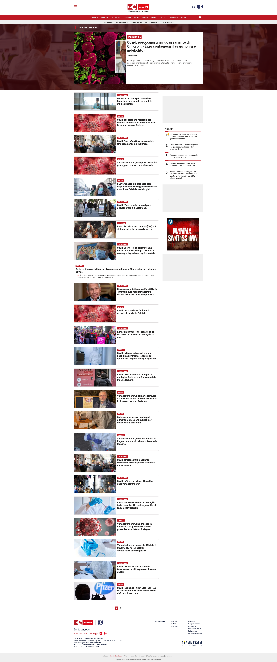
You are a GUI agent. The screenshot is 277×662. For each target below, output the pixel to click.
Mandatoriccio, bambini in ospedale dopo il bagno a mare (184, 156)
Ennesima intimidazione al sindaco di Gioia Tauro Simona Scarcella (183, 164)
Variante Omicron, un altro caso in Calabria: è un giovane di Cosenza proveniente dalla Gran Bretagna (134, 526)
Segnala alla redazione (116, 656)
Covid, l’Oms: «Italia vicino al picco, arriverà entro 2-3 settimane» (135, 206)
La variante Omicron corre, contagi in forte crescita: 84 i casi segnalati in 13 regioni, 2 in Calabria (136, 505)
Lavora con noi (169, 656)
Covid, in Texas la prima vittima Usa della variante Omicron (135, 482)
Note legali (142, 656)
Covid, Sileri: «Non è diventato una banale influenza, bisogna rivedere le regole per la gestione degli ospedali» (136, 250)
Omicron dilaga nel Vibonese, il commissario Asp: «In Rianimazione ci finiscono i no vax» (116, 270)
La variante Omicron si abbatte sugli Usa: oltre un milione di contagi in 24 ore (135, 334)
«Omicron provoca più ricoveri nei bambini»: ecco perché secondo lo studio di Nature (134, 101)
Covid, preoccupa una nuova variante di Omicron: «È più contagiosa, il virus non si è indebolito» (161, 46)
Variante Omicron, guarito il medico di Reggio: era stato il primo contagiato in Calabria (137, 441)
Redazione (105, 656)
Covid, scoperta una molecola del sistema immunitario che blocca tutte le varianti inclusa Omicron (136, 122)
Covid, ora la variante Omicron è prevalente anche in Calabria (133, 311)
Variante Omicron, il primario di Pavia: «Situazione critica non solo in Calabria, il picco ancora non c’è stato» (137, 398)
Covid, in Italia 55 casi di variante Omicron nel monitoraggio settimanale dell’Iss (136, 569)
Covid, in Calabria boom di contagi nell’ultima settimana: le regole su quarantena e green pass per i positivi (136, 356)
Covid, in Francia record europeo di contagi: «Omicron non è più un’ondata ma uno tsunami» (136, 377)
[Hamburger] (75, 6)
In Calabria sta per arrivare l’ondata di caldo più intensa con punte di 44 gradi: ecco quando (183, 136)
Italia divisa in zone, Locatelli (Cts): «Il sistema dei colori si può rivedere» (136, 227)
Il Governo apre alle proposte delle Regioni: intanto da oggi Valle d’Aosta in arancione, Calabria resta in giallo (137, 186)
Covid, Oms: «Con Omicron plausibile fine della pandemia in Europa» (135, 142)
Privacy (126, 656)
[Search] (200, 17)
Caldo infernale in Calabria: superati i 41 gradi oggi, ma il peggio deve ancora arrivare (184, 146)
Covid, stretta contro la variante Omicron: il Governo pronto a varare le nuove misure (136, 462)
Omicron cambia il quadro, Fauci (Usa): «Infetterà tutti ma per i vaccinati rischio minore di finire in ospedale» (137, 292)
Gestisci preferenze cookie (155, 656)
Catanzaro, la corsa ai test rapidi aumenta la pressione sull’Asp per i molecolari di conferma (134, 420)
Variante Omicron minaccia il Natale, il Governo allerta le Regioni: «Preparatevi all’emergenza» (136, 548)
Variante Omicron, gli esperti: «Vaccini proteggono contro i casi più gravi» (137, 163)
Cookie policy (133, 656)
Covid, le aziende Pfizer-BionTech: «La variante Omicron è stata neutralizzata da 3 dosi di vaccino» (136, 590)
